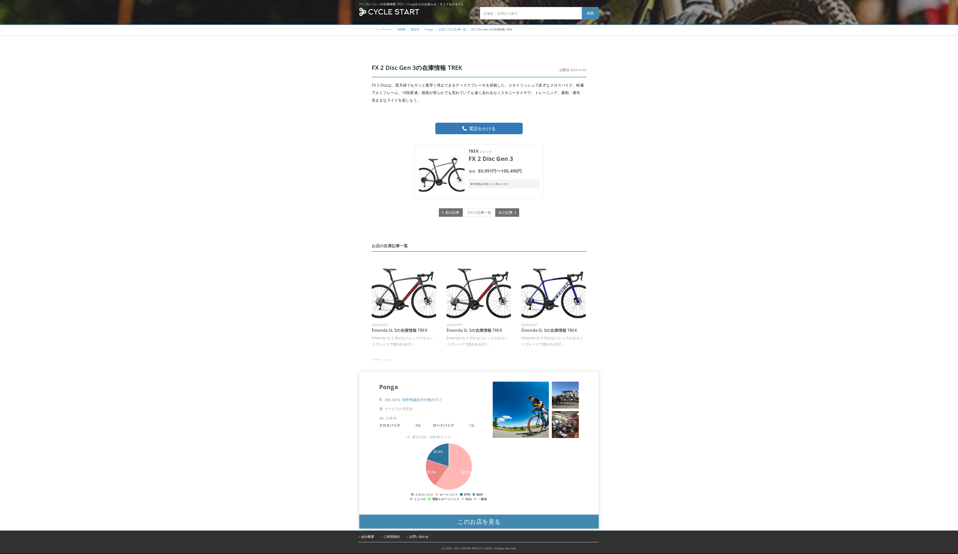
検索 (590, 13)
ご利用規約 (391, 537)
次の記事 (506, 212)
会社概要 (367, 537)
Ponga (429, 29)
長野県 (401, 29)
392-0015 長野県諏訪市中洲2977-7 (413, 399)
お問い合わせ (419, 537)
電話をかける (482, 128)
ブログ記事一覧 (479, 212)
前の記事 (451, 212)
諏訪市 (415, 29)
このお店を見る (479, 521)
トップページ (383, 29)
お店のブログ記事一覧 (452, 29)
